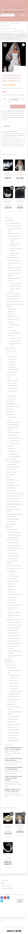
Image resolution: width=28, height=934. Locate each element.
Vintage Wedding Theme (12, 630)
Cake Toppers (9, 430)
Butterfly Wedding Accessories (15, 548)
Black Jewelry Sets (13, 678)
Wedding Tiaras (11, 602)
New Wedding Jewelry (11, 521)
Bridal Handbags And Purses (13, 422)
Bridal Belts (9, 409)
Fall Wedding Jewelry (13, 558)
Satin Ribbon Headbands (14, 233)
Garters (9, 419)
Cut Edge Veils (11, 361)
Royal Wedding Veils (13, 578)
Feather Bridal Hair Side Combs (15, 260)
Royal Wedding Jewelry (13, 576)
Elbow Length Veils (12, 383)
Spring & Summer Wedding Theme (14, 605)
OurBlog (2, 883)
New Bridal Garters (10, 490)
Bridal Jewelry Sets (12, 597)
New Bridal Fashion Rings (12, 485)
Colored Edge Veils (12, 359)
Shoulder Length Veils (13, 388)
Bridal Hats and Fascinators (12, 296)
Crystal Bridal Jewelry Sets (14, 693)
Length (4, 117)
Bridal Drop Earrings (12, 727)
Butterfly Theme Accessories (13, 540)
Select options (21, 181)
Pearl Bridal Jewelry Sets (13, 699)
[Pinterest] (5, 897)
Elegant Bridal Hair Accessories (14, 917)
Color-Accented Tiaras (13, 319)
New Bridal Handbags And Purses (14, 496)
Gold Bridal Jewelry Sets (13, 696)
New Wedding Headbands (12, 519)
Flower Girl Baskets (10, 464)
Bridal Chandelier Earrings (14, 724)
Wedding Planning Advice (7, 888)
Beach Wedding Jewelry (13, 537)
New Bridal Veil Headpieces (12, 501)
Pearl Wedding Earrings (13, 740)
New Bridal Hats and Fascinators (14, 498)
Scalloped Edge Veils (13, 372)
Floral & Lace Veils (18, 115)
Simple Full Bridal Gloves (15, 456)
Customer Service (18, 1)
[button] (23, 44)
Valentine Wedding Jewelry (14, 627)
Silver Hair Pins (11, 314)
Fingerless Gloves (12, 448)
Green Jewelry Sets (13, 686)
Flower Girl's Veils (10, 474)
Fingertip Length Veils (7, 115)
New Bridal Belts (10, 479)
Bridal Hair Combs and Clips (12, 257)
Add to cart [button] (10, 181)
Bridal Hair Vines (12, 309)
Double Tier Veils (6, 113)
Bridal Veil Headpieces (15, 22)
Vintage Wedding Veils (13, 641)
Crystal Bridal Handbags (13, 424)
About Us (10, 929)
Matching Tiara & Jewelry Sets (13, 298)
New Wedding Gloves (11, 506)
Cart (24, 15)
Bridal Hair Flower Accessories (13, 293)
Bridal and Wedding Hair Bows (13, 223)
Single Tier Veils (11, 398)
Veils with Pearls (10, 401)
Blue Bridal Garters (12, 417)
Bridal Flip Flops (10, 411)
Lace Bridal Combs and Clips (14, 270)
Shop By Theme (9, 527)
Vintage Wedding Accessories (15, 635)
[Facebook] (2, 897)
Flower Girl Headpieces (13, 324)
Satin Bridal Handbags (13, 427)
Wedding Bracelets (10, 704)
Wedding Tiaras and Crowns (18, 31)
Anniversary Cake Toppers (14, 432)
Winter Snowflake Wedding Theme (14, 643)
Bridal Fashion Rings (12, 586)
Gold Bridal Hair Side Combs (14, 267)
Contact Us (14, 5)
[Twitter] (2, 901)
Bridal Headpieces (9, 220)
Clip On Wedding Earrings (14, 729)
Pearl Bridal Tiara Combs (15, 283)
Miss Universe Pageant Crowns (13, 565)
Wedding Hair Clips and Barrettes (14, 301)
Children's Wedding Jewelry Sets (14, 461)
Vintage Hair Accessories (14, 633)
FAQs (24, 3)
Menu (4, 19)
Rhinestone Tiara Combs (15, 286)
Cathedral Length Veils (13, 380)
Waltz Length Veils (12, 391)
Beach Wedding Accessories (15, 532)
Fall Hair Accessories (13, 553)
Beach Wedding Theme (11, 529)
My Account (9, 1)
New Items (7, 477)
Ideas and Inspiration (6, 886)
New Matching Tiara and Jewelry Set (14, 504)
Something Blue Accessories (13, 581)
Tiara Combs (11, 280)
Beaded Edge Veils (12, 356)
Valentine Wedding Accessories (15, 625)
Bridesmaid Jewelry (10, 701)
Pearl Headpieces (12, 330)
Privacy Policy (17, 3)
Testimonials (17, 929)
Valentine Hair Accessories (14, 622)
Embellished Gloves (14, 454)
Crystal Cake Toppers (14, 440)
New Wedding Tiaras (11, 524)
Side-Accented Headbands (14, 236)
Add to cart (19, 106)
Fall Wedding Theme (11, 550)
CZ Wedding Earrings (13, 735)
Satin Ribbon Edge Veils (13, 369)
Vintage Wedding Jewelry (14, 638)
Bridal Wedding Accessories (12, 406)
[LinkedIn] (8, 897)
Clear (9, 102)
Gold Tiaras (10, 327)
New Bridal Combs (10, 482)
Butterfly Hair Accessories (14, 545)
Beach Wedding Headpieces (14, 535)
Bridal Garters (9, 414)
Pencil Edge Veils (10, 117)
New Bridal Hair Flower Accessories (14, 493)
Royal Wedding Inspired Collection (14, 568)
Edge (12, 113)
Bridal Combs (11, 583)
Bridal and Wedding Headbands (9, 28)
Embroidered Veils (19, 113)
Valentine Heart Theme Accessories (14, 619)
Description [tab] (6, 126)
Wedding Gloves (6, 25)
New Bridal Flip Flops (11, 487)
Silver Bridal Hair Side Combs (14, 278)
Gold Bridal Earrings (12, 737)
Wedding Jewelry (6, 31)
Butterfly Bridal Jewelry (13, 542)
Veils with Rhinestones (11, 403)
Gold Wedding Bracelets (13, 716)
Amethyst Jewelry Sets (14, 675)
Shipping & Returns (8, 3)
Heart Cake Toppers (12, 435)
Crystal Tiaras (11, 322)
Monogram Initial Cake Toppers (15, 438)
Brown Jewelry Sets (14, 683)
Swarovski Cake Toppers (15, 443)
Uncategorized (8, 660)
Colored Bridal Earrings (13, 732)
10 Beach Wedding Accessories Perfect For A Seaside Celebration (13, 778)
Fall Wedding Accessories (14, 555)
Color (4, 98)
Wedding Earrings (12, 600)
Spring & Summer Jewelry (14, 612)
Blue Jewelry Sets (13, 680)
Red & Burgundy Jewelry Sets (16, 691)
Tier (6, 119)
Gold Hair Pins (11, 311)
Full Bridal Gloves (12, 451)
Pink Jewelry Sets (13, 688)
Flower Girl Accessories (11, 459)
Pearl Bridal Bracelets (13, 719)
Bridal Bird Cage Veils (11, 351)
